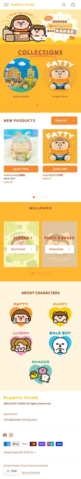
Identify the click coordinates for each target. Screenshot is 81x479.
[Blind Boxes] (21, 75)
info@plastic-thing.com (20, 419)
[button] (64, 5)
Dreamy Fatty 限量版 (14, 175)
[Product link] (21, 160)
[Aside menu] (7, 4)
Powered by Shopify (37, 465)
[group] (21, 244)
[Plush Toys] (60, 75)
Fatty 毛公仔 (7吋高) (53, 175)
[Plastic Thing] (22, 5)
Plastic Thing (19, 465)
